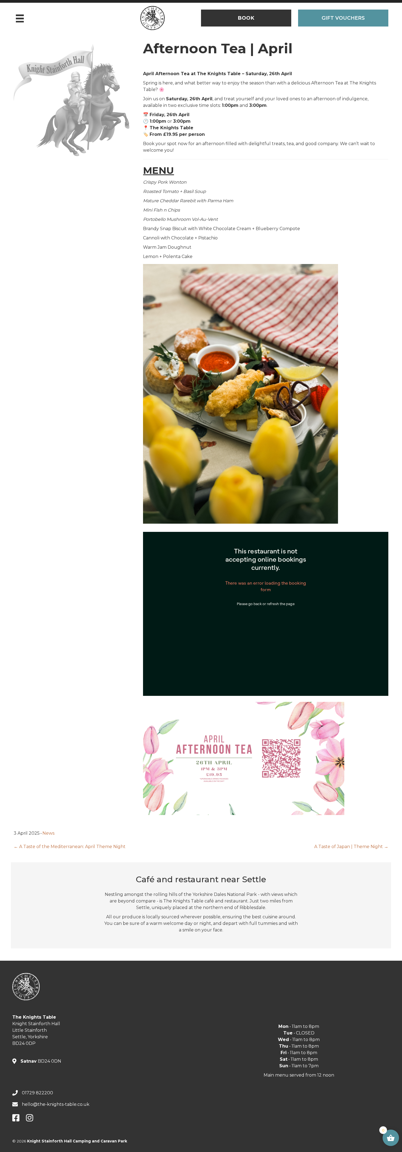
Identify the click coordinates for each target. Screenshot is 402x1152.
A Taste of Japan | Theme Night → (351, 846)
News (48, 833)
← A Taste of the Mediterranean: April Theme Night (70, 846)
